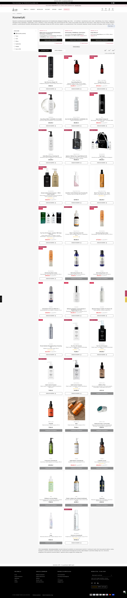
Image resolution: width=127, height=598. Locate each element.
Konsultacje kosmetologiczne (63, 576)
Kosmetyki (19, 13)
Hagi (51, 496)
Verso (102, 117)
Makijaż (17, 46)
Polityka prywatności (37, 594)
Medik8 (76, 458)
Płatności (38, 578)
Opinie (16, 580)
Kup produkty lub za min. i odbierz (63, 5)
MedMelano (51, 117)
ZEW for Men (51, 421)
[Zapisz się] (111, 575)
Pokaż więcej (110, 26)
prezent (51, 36)
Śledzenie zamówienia (40, 574)
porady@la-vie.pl (34, 3)
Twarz (17, 36)
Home (14, 13)
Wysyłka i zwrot (39, 580)
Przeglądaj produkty (51, 40)
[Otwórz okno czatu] (124, 591)
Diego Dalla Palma (76, 191)
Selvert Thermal (76, 117)
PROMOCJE (126, 293)
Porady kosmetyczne (18, 576)
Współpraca (17, 578)
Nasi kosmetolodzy (61, 574)
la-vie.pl (17, 594)
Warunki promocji (59, 43)
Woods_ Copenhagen (76, 80)
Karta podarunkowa (40, 581)
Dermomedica (51, 80)
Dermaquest (76, 533)
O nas (16, 574)
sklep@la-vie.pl (60, 581)
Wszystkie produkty (21, 33)
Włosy (17, 41)
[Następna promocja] (125, 5)
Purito (51, 458)
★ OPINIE (126, 300)
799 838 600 (26, 3)
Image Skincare (76, 154)
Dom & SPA (18, 49)
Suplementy (18, 43)
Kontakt (16, 581)
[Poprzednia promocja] (1, 5)
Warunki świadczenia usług (48, 594)
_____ (59, 578)
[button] (102, 9)
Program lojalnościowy (40, 576)
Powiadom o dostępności (76, 278)
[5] (113, 50)
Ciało (17, 38)
